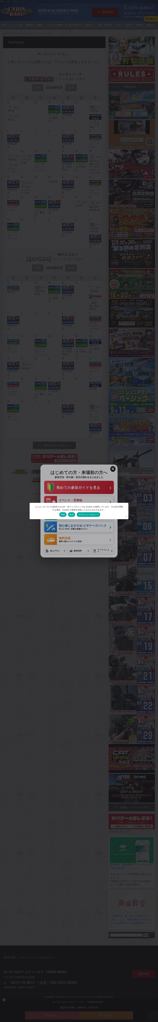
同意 (63, 514)
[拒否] (126, 516)
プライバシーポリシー (88, 514)
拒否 (72, 514)
